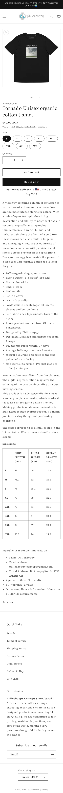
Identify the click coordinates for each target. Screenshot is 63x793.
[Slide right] (39, 97)
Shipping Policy (16, 648)
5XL (35, 146)
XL (39, 138)
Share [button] (9, 602)
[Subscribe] (52, 754)
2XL (52, 138)
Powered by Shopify (40, 790)
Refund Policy (15, 671)
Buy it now (31, 182)
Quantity (7, 153)
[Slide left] (24, 97)
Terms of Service (17, 641)
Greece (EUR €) (30, 777)
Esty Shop (13, 678)
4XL (21, 146)
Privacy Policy (15, 656)
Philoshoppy (27, 790)
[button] (4, 16)
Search (11, 633)
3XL (8, 146)
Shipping (20, 127)
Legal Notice (14, 663)
